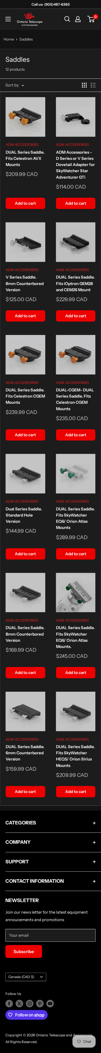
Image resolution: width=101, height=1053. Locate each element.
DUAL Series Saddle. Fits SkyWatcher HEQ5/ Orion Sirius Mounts (75, 756)
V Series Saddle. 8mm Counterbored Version (25, 283)
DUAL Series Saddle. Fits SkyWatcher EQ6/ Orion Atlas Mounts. (75, 637)
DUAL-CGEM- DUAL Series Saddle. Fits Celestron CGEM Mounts (75, 399)
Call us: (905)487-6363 (51, 4)
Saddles (26, 39)
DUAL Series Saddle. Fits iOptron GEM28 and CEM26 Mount (75, 283)
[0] (91, 19)
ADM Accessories (22, 144)
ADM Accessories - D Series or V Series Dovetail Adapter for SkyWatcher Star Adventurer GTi (75, 165)
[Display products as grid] (84, 85)
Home (9, 39)
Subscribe (23, 951)
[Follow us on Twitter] (19, 1003)
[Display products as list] (93, 85)
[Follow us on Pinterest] (40, 1003)
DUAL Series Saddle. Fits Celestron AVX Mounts (25, 158)
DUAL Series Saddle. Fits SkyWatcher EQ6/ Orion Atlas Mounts (75, 518)
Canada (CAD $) (21, 977)
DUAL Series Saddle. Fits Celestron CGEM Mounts (25, 396)
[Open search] (67, 19)
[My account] (78, 19)
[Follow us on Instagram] (29, 1003)
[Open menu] (8, 19)
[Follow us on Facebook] (9, 1003)
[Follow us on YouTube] (50, 1003)
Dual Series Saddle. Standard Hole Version (24, 515)
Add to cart (25, 203)
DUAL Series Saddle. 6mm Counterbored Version (25, 753)
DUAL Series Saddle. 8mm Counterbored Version (25, 634)
